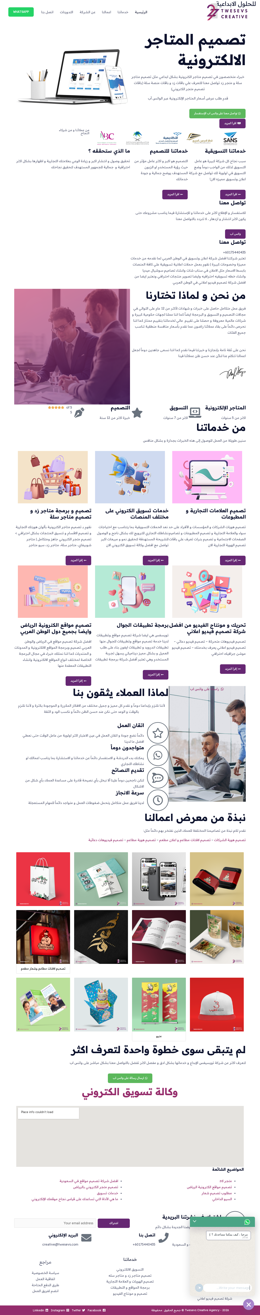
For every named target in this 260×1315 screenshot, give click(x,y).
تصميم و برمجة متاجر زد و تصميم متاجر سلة (60, 513)
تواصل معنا (232, 242)
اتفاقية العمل (45, 1279)
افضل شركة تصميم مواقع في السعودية (89, 1181)
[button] (21, 12)
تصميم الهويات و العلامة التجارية (130, 1281)
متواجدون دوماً (127, 747)
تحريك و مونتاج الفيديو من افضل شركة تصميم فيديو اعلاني (207, 628)
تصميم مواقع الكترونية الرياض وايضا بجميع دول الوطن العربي (55, 628)
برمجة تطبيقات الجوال (143, 625)
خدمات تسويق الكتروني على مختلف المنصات (137, 513)
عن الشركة (87, 12)
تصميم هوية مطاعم (141, 840)
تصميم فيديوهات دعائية (105, 840)
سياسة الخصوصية (45, 1273)
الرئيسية (141, 12)
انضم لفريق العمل (45, 1291)
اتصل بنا (47, 12)
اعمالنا (106, 12)
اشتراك (113, 1223)
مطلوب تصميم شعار (217, 1193)
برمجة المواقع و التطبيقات (130, 1287)
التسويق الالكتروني (130, 1269)
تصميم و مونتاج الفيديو (130, 1293)
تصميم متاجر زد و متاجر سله (130, 1275)
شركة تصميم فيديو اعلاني (214, 1298)
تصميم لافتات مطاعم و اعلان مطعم (185, 840)
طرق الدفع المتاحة (45, 1285)
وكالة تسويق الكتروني (130, 1091)
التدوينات (66, 12)
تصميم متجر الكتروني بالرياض (95, 1187)
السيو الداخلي (222, 1199)
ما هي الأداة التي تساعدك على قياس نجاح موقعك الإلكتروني (74, 1199)
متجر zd (226, 1181)
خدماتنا (123, 12)
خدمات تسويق (107, 1193)
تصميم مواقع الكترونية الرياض (209, 1187)
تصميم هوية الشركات (230, 840)
